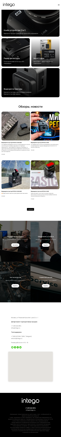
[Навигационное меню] (59, 4)
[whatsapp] (12, 347)
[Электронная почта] (20, 347)
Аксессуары (38, 58)
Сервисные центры (45, 277)
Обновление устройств (46, 236)
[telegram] (15, 347)
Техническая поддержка (15, 236)
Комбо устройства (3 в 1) (15, 30)
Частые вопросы (15, 277)
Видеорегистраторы (13, 89)
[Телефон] (18, 347)
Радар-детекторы (12, 58)
